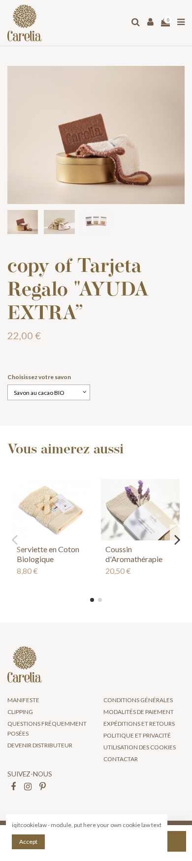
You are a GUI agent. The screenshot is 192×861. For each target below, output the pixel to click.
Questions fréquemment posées (47, 728)
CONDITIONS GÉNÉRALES (138, 700)
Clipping (20, 711)
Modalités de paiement (138, 711)
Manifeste (23, 700)
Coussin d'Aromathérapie (133, 553)
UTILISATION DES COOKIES (139, 747)
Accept (28, 841)
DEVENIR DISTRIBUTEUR (39, 745)
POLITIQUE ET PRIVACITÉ (137, 735)
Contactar (120, 759)
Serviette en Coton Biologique (48, 553)
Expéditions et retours (139, 723)
